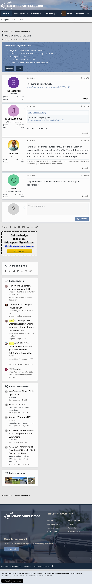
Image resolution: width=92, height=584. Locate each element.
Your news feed (52, 528)
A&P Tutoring (15, 369)
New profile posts (53, 524)
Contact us (5, 566)
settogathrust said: (36, 113)
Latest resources (19, 386)
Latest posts (16, 281)
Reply (86, 98)
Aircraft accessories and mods (21, 364)
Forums (6, 13)
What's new (19, 13)
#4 (85, 176)
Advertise (47, 566)
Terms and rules (15, 566)
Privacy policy (27, 566)
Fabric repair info (17, 404)
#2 (85, 106)
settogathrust (9, 39)
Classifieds (71, 524)
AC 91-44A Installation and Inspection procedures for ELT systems (21, 433)
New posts (5, 19)
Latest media (17, 473)
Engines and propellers (18, 338)
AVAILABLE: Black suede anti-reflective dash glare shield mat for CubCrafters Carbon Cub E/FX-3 (21, 350)
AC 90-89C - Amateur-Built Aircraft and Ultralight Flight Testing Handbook (22, 450)
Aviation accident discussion (20, 316)
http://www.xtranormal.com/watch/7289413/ (48, 87)
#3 (85, 141)
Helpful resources (74, 531)
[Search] (88, 14)
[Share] (81, 78)
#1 (85, 78)
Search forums (17, 19)
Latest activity (52, 531)
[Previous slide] (8, 480)
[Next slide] (32, 480)
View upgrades (11, 549)
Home (40, 566)
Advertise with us (74, 520)
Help (35, 566)
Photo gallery (72, 528)
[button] (27, 14)
